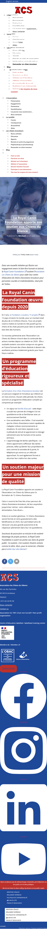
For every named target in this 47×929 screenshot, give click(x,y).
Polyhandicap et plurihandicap (22, 145)
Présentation (15, 101)
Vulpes (45, 928)
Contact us (4, 609)
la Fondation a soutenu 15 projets (24, 315)
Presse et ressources (14, 903)
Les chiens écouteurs (14, 131)
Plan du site (11, 918)
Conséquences (16, 123)
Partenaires (15, 106)
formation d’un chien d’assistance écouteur (22, 391)
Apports (14, 139)
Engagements (16, 104)
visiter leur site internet (16, 549)
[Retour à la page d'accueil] (23, 10)
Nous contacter (19, 31)
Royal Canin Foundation (14, 271)
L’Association (11, 98)
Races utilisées (16, 134)
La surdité (10, 117)
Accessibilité (15, 126)
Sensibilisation (16, 109)
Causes (13, 120)
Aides (13, 128)
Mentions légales (12, 909)
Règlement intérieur (13, 912)
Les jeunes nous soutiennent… (22, 112)
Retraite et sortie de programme (22, 142)
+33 (7, 601)
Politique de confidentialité (16, 915)
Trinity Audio (25, 255)
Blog (8, 150)
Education (14, 136)
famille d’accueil (24, 408)
